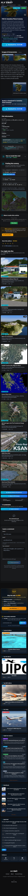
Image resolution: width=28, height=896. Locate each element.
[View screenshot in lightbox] (25, 15)
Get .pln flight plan (9, 174)
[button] (14, 199)
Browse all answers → (14, 780)
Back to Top (14, 881)
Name (4, 531)
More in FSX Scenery (15, 496)
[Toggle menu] (25, 2)
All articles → (14, 814)
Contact (7, 874)
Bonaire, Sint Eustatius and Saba (10, 38)
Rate (14, 34)
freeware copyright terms (10, 147)
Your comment (6, 546)
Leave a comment (15, 509)
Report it (8, 148)
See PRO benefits (7, 234)
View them (14, 223)
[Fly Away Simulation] (12, 1)
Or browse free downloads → (14, 611)
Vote (4, 849)
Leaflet (12, 210)
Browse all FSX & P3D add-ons (15, 492)
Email (4, 537)
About (12, 874)
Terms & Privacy (18, 874)
